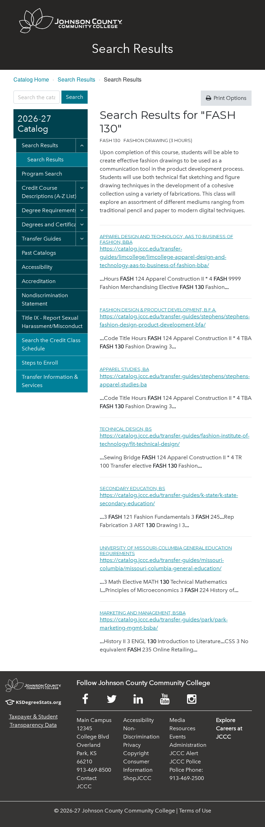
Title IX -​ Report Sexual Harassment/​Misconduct (52, 321)
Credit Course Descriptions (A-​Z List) (49, 192)
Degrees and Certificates (53, 224)
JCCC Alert (183, 753)
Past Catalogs (39, 253)
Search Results (76, 79)
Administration (187, 745)
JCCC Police (185, 761)
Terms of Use (195, 810)
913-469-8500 (94, 770)
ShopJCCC (137, 778)
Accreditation (39, 281)
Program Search (42, 173)
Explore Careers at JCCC (229, 728)
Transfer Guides (41, 238)
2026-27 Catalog (34, 124)
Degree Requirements (49, 210)
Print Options (229, 98)
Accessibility (37, 267)
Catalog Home (31, 79)
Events (177, 736)
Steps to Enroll (40, 362)
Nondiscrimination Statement (45, 299)
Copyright (136, 753)
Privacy (132, 745)
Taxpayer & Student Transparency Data (33, 720)
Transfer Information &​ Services (50, 381)
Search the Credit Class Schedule (51, 344)
